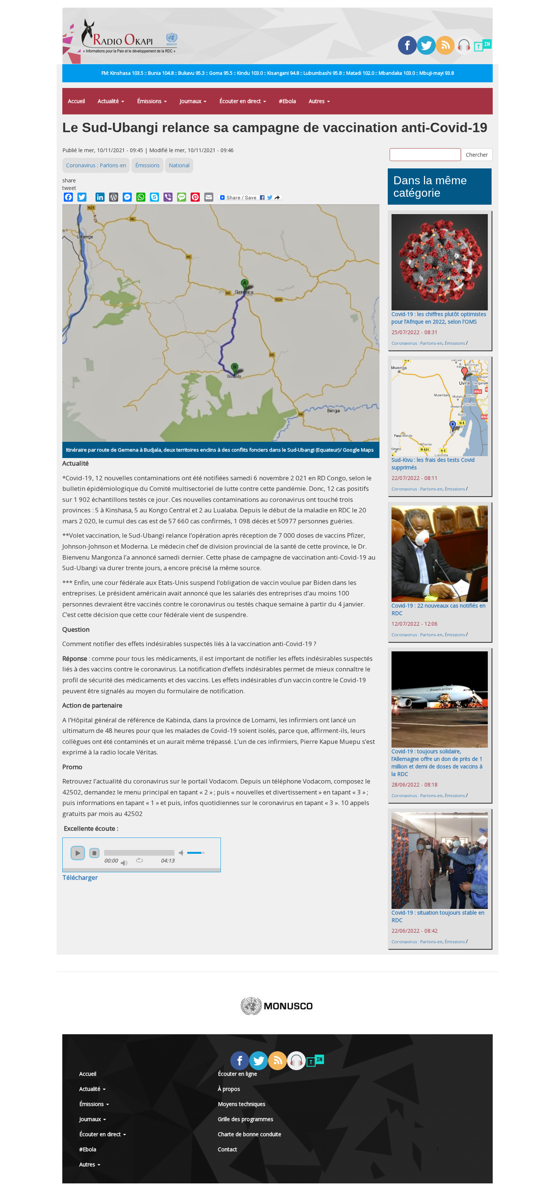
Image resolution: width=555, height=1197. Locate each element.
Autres (317, 101)
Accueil (76, 101)
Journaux (191, 101)
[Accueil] (132, 36)
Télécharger (80, 877)
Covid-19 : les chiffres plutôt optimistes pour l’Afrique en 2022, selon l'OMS (439, 317)
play (77, 853)
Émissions (150, 101)
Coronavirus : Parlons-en (96, 165)
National (179, 165)
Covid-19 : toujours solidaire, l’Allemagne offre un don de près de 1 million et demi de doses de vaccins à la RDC (437, 762)
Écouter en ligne (237, 1073)
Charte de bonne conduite (249, 1134)
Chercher (477, 154)
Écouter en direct (240, 101)
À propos (229, 1088)
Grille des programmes (245, 1119)
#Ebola (287, 101)
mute (182, 853)
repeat (139, 860)
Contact (227, 1149)
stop (94, 853)
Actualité (109, 101)
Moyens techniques (241, 1104)
